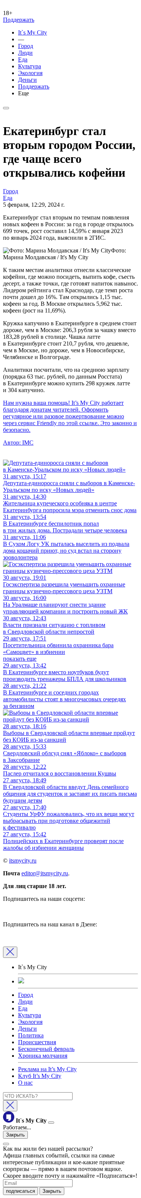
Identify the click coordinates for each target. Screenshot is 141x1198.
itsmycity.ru (22, 860)
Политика (31, 1035)
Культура (29, 66)
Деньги (27, 80)
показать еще (19, 658)
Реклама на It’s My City (47, 1069)
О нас (25, 1082)
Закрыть (15, 1135)
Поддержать (18, 20)
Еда (22, 59)
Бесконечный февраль (46, 1049)
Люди (25, 53)
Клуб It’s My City (39, 1076)
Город (25, 46)
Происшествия (37, 1042)
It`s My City (32, 32)
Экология (30, 73)
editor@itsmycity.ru (44, 873)
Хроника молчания (42, 1055)
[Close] (10, 952)
